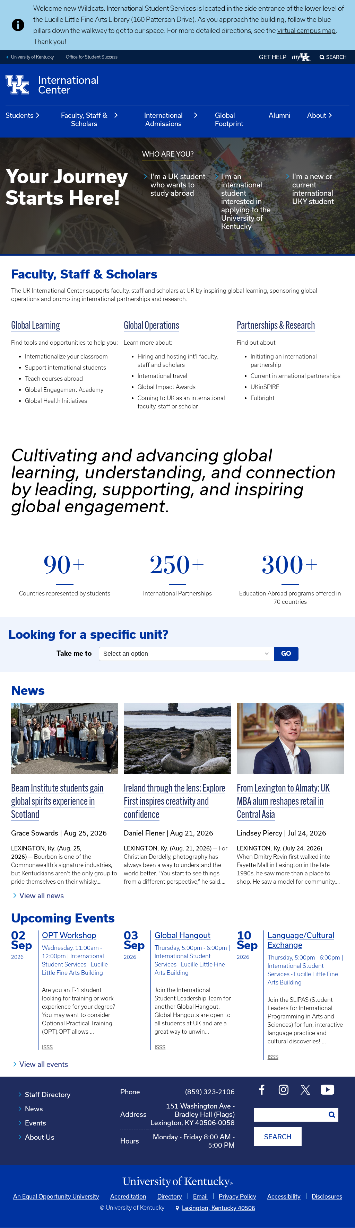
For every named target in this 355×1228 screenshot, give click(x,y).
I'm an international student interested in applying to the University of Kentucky (245, 201)
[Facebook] (262, 1091)
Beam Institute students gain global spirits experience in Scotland (57, 802)
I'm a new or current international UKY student (313, 188)
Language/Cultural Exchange (301, 940)
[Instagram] (284, 1091)
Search (336, 57)
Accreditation (128, 1196)
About (316, 115)
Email (200, 1196)
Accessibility (284, 1196)
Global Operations (151, 326)
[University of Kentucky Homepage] (177, 1182)
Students (20, 115)
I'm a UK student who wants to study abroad (177, 184)
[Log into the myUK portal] (301, 57)
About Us (39, 1137)
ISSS (47, 1047)
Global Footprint (229, 119)
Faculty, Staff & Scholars (84, 119)
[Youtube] (327, 1091)
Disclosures (327, 1196)
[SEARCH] (332, 1115)
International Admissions (163, 119)
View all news (41, 895)
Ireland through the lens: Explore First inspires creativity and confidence (174, 802)
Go (286, 653)
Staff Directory (47, 1094)
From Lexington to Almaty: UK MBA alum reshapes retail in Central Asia (283, 802)
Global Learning (35, 326)
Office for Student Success (92, 57)
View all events (43, 1064)
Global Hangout (182, 935)
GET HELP (272, 57)
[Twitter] (305, 1091)
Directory (169, 1196)
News (34, 1109)
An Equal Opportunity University (56, 1196)
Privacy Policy (237, 1196)
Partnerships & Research (276, 326)
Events (35, 1123)
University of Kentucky (32, 57)
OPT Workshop (69, 935)
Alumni (280, 115)
